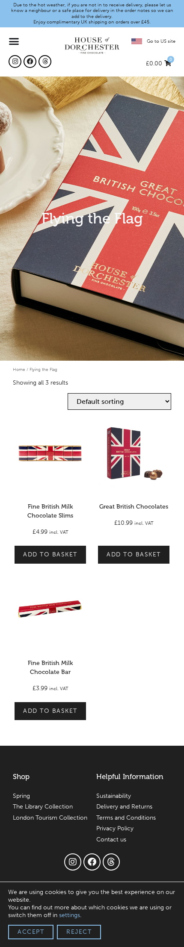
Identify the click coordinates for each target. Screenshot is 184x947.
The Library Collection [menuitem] (43, 806)
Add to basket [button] (50, 554)
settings (69, 915)
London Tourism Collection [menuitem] (50, 817)
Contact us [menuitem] (111, 839)
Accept (31, 931)
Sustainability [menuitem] (113, 796)
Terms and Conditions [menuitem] (126, 817)
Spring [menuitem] (21, 796)
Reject (79, 931)
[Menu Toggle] (14, 41)
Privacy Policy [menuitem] (115, 828)
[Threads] (45, 61)
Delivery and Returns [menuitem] (124, 806)
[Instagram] (15, 61)
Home (19, 369)
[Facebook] (30, 61)
